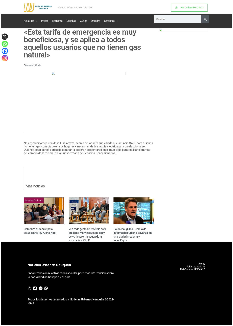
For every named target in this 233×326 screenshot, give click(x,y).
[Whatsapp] (5, 44)
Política (44, 21)
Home (201, 263)
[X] (5, 36)
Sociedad (71, 21)
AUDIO (28, 159)
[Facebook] (5, 51)
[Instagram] (5, 58)
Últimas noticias (196, 266)
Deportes (95, 21)
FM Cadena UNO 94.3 (192, 269)
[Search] (205, 19)
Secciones (109, 21)
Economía (57, 21)
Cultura (83, 21)
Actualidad (29, 21)
